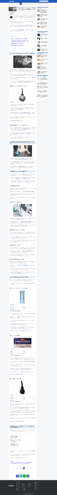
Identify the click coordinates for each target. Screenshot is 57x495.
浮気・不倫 (23, 484)
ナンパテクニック (18, 485)
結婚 (22, 483)
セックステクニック (13, 5)
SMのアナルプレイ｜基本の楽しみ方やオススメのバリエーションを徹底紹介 (21, 462)
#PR (16, 5)
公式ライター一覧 (36, 484)
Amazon (13, 304)
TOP (9, 5)
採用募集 (35, 483)
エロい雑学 (29, 483)
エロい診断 (29, 484)
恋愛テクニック (18, 484)
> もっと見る (46, 29)
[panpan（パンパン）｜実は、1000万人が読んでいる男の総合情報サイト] (11, 1)
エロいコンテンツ (30, 485)
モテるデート (17, 486)
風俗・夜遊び (29, 486)
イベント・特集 (18, 483)
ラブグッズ (23, 486)
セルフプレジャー (24, 485)
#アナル (18, 5)
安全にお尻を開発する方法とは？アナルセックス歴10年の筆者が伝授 (20, 463)
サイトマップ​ (36, 485)
